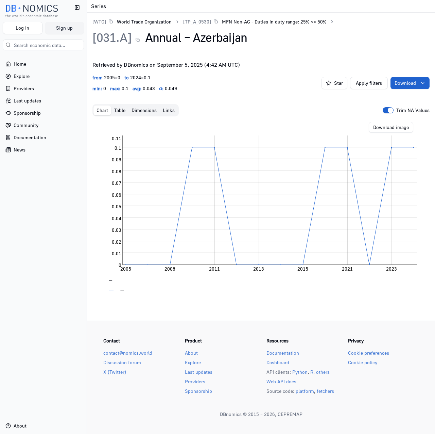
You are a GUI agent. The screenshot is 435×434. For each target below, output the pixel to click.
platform (305, 391)
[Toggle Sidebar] (86, 217)
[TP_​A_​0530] (197, 22)
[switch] (388, 110)
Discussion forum (122, 362)
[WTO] (99, 22)
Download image (391, 127)
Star (338, 83)
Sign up (64, 28)
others (323, 372)
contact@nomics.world (127, 353)
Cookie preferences (368, 353)
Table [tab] (119, 110)
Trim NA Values (413, 110)
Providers (195, 381)
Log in (22, 28)
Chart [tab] (102, 110)
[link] (132, 21)
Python (300, 372)
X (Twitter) (114, 372)
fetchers (325, 391)
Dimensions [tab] (144, 110)
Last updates (198, 372)
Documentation (282, 353)
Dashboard (277, 362)
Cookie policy (362, 362)
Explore (193, 362)
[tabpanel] (261, 206)
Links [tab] (169, 110)
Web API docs (281, 381)
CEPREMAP (290, 414)
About (191, 353)
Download (405, 83)
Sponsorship (198, 391)
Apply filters (369, 83)
